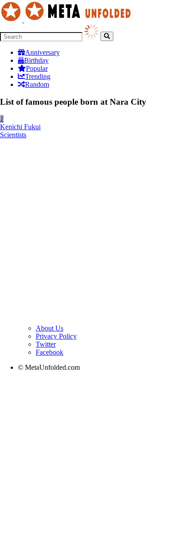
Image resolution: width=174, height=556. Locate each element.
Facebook (49, 352)
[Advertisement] (87, 233)
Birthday (36, 60)
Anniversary (42, 52)
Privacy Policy (56, 336)
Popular (37, 68)
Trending (37, 76)
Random (37, 84)
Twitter (46, 344)
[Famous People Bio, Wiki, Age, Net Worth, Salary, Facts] (68, 20)
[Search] (106, 36)
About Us (49, 328)
